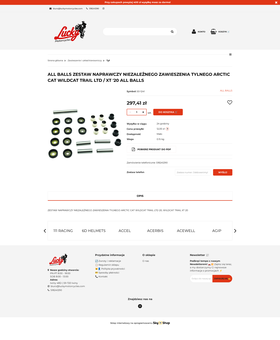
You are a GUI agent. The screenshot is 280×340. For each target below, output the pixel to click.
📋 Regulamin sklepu (107, 264)
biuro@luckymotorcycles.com (68, 286)
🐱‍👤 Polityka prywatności (110, 268)
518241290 (56, 290)
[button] (116, 255)
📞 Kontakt (101, 276)
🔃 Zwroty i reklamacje (108, 260)
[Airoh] (217, 231)
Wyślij (222, 172)
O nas (145, 260)
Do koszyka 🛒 (168, 112)
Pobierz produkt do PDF (154, 149)
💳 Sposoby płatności (107, 272)
